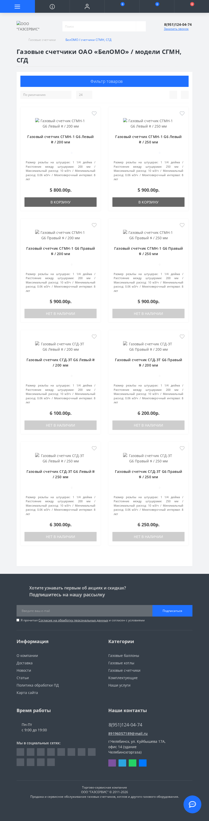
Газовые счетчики (42, 40)
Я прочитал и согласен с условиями (83, 620)
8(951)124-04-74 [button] (125, 725)
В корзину (60, 202)
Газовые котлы (121, 662)
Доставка (25, 662)
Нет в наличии (60, 313)
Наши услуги (119, 685)
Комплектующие (123, 677)
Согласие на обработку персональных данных (73, 620)
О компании (27, 655)
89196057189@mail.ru (128, 733)
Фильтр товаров (106, 81)
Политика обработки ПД (38, 685)
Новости (24, 670)
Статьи (23, 677)
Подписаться (172, 611)
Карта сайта (27, 692)
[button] (87, 6)
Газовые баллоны (123, 655)
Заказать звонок (176, 29)
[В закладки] (94, 113)
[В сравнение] (94, 121)
